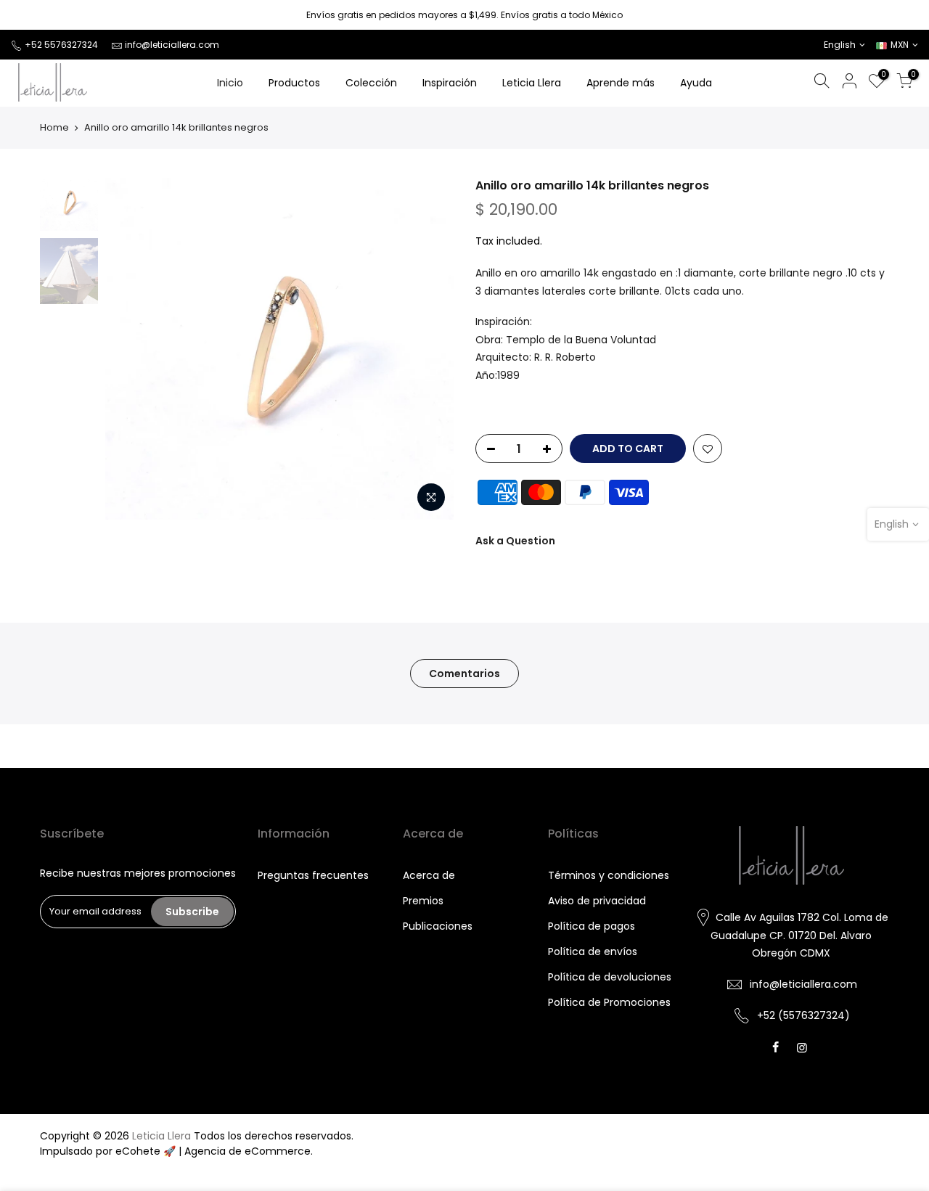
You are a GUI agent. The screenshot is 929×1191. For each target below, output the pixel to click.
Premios (423, 900)
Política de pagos (591, 926)
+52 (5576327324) (803, 1015)
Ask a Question (515, 540)
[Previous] (130, 348)
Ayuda (696, 82)
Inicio (230, 82)
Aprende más (620, 82)
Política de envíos (592, 951)
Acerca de (429, 875)
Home (54, 127)
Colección (371, 82)
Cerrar (32, 15)
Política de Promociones (609, 1002)
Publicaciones (437, 926)
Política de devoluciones (609, 977)
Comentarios (464, 673)
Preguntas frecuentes (313, 875)
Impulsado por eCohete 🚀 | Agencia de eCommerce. (176, 1151)
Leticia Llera (531, 82)
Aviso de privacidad (597, 900)
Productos (294, 82)
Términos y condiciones (608, 875)
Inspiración (449, 82)
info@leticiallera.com (172, 44)
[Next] (428, 348)
